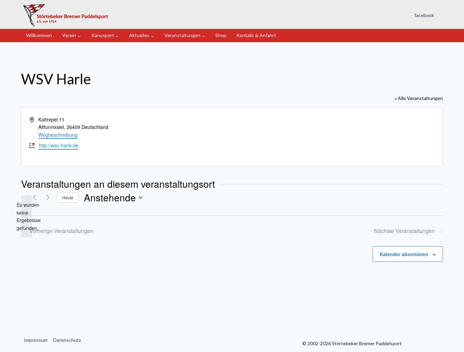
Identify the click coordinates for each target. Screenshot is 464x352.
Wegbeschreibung (57, 134)
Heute (67, 197)
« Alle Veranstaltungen (419, 98)
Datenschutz (67, 340)
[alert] (26, 216)
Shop (220, 35)
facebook (424, 15)
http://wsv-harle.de (58, 145)
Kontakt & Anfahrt (256, 35)
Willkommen (39, 35)
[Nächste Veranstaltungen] (47, 198)
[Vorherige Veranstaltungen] (34, 198)
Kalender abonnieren (404, 254)
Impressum (36, 340)
